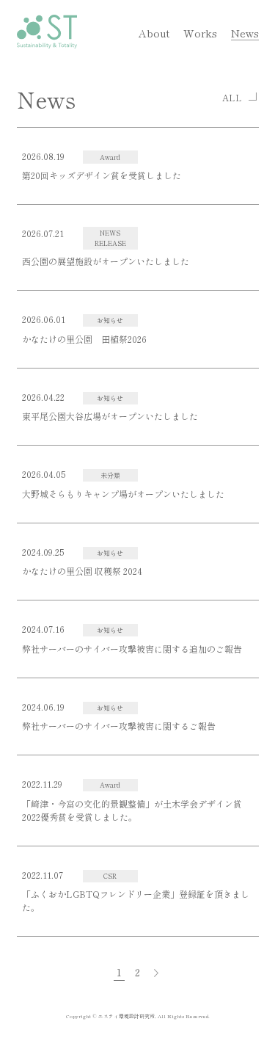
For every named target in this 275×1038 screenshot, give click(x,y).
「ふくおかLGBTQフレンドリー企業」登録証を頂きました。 (135, 900)
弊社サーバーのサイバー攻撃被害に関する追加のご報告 (132, 648)
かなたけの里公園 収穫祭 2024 (82, 571)
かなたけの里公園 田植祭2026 (84, 339)
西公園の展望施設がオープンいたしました (105, 261)
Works (200, 32)
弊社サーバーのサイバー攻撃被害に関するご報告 (119, 725)
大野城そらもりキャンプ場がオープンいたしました (123, 493)
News (245, 32)
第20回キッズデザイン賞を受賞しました (101, 175)
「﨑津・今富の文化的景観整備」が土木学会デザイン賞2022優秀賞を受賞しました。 (132, 810)
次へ (156, 972)
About (154, 32)
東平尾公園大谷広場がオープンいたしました (110, 416)
